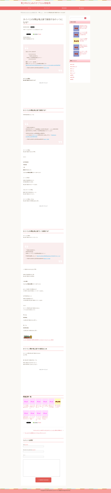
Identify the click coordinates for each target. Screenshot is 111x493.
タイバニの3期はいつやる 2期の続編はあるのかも (26, 406)
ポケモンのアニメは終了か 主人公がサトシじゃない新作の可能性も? (47, 430)
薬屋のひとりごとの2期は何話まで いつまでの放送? (51, 406)
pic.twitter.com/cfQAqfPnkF (54, 65)
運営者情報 (64, 8)
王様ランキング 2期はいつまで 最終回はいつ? (39, 406)
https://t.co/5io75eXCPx (30, 65)
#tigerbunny (37, 65)
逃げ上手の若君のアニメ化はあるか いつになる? (57, 406)
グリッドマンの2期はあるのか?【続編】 (32, 418)
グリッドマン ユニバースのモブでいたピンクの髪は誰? (39, 418)
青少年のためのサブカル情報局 (35, 3)
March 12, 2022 (47, 258)
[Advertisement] (43, 92)
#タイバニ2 (46, 65)
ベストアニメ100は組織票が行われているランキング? (32, 407)
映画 (72, 75)
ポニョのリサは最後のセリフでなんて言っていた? (35, 432)
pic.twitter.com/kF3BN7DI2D (31, 136)
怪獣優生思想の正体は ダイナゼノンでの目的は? (45, 418)
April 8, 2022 (46, 67)
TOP (29, 12)
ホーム (29, 8)
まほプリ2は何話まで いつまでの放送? (45, 406)
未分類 (72, 77)
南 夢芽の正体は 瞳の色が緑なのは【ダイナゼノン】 (26, 418)
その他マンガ (74, 66)
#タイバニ (42, 65)
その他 (72, 64)
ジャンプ (73, 72)
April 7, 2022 (46, 139)
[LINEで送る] (35, 34)
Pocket (39, 34)
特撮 (72, 79)
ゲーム (72, 70)
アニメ (32, 27)
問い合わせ (81, 8)
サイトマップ (47, 8)
